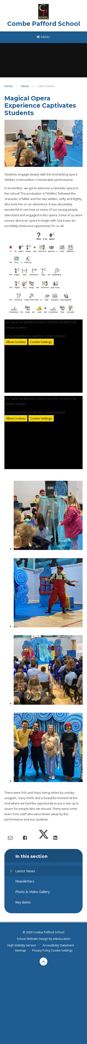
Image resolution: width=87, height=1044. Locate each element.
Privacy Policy (41, 950)
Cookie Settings (41, 342)
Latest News (46, 86)
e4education (61, 939)
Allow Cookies (16, 342)
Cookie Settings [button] (61, 950)
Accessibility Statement (58, 945)
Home (8, 86)
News (25, 86)
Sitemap (20, 950)
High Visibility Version (21, 945)
